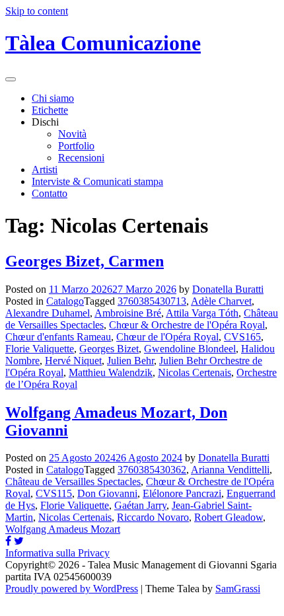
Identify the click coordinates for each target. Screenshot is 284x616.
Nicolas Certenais (194, 372)
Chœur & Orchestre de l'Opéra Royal (187, 324)
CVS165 (242, 336)
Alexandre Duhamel (47, 313)
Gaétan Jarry (140, 505)
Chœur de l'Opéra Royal (167, 336)
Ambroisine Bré (127, 313)
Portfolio (76, 145)
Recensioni (81, 157)
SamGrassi (237, 588)
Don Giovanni (107, 493)
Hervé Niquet (73, 360)
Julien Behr (130, 360)
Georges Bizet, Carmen (84, 261)
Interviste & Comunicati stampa (97, 181)
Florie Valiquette (39, 348)
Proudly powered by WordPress (71, 588)
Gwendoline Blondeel (190, 348)
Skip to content (36, 11)
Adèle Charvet (221, 301)
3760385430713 (152, 301)
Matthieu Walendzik (111, 372)
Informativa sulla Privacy (57, 552)
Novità (72, 133)
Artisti (44, 169)
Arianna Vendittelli (230, 469)
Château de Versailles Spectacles (73, 481)
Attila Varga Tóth (202, 313)
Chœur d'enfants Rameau (58, 336)
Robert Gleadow (228, 517)
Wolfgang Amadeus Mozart (62, 529)
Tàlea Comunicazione (103, 43)
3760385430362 (152, 469)
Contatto (49, 193)
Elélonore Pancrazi (182, 493)
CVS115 (54, 493)
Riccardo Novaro (153, 517)
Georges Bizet (109, 348)
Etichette (50, 110)
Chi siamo (53, 98)
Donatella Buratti (228, 289)
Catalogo (65, 301)
